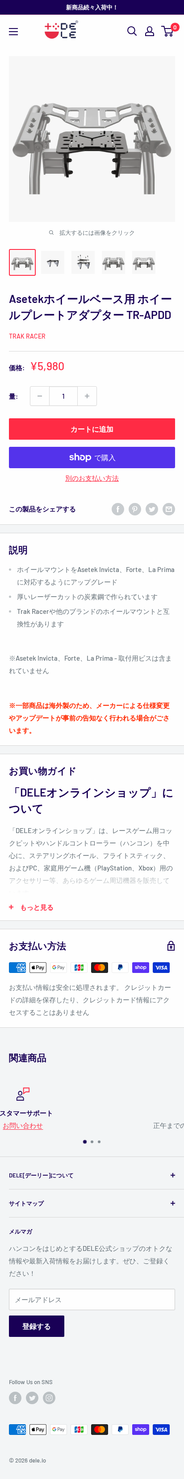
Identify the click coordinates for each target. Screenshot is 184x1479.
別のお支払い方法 (92, 478)
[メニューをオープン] (13, 31)
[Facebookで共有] (118, 508)
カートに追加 (92, 429)
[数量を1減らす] (39, 396)
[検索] (132, 31)
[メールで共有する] (169, 508)
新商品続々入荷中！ (92, 7)
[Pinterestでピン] (135, 508)
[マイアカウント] (149, 31)
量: (13, 396)
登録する (36, 1326)
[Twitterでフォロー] (32, 1398)
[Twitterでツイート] (152, 508)
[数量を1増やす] (87, 396)
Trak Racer (27, 336)
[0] (167, 31)
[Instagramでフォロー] (49, 1398)
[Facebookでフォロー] (15, 1398)
